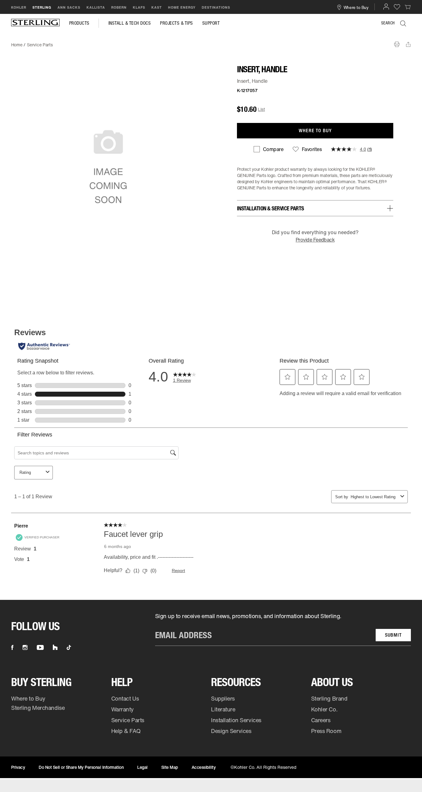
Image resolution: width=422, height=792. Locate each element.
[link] (408, 6)
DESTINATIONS (216, 7)
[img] (35, 23)
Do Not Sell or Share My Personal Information (81, 767)
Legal (142, 767)
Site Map (169, 767)
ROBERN (119, 7)
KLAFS (139, 7)
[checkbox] (268, 149)
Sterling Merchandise (38, 708)
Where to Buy (28, 698)
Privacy (18, 767)
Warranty (122, 709)
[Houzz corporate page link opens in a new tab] (55, 647)
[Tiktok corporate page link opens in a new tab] (69, 647)
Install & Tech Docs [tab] (129, 23)
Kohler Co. (324, 709)
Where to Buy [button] (356, 7)
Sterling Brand (329, 698)
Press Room (326, 731)
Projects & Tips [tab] (176, 23)
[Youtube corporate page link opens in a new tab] (40, 647)
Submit (393, 635)
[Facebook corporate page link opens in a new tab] (12, 647)
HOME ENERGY (182, 7)
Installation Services (236, 720)
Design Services (231, 731)
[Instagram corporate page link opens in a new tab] (25, 647)
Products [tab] (79, 23)
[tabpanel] (211, 41)
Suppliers (223, 698)
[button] (386, 6)
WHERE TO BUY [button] (315, 130)
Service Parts (127, 720)
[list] (283, 629)
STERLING (41, 7)
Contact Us (125, 698)
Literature (223, 709)
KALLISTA (96, 7)
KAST (156, 7)
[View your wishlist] (397, 6)
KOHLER (18, 7)
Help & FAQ (126, 731)
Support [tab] (211, 23)
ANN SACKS (68, 7)
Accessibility (204, 767)
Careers (321, 720)
